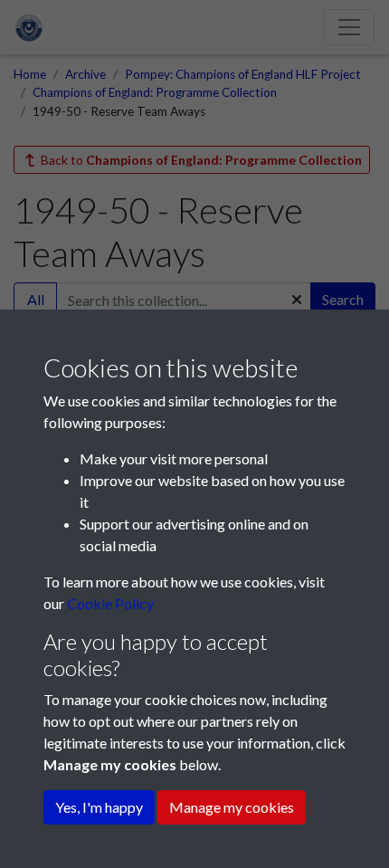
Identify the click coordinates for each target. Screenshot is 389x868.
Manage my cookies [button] (231, 807)
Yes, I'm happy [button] (99, 807)
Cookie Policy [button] (110, 603)
